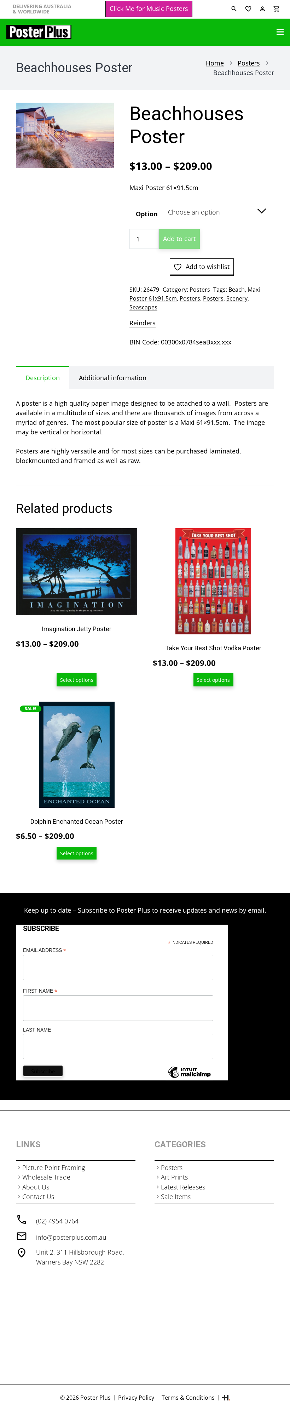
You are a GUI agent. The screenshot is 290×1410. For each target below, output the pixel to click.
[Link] (38, 32)
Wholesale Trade (46, 1177)
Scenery (237, 298)
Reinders (142, 323)
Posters (249, 63)
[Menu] (280, 32)
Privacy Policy (136, 1398)
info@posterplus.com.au (71, 1237)
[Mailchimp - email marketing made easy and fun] (189, 1077)
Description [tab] (42, 377)
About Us (35, 1187)
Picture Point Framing (53, 1167)
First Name (40, 991)
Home (215, 63)
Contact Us (38, 1196)
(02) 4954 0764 (57, 1221)
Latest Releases (183, 1187)
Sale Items (176, 1196)
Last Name (37, 1030)
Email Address (44, 950)
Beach (236, 289)
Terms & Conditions (188, 1398)
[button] (101, 115)
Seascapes (143, 307)
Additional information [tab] (112, 377)
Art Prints (174, 1177)
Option (147, 214)
